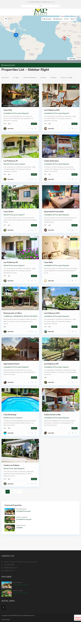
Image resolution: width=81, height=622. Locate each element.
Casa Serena (20, 525)
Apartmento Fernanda (54, 211)
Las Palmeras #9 (51, 364)
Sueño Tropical (21, 517)
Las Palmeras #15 (51, 110)
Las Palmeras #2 (11, 262)
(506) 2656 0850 (9, 565)
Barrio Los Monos (10, 207)
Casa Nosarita (21, 509)
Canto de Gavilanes (51, 258)
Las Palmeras (50, 105)
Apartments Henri (11, 364)
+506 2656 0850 (33, 2)
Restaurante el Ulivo (13, 313)
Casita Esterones (51, 161)
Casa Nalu (48, 262)
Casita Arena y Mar (52, 414)
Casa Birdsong (10, 414)
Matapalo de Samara (52, 410)
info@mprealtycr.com (48, 2)
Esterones (49, 156)
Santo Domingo (9, 410)
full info (34, 124)
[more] (15, 121)
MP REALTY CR (8, 571)
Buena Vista (8, 105)
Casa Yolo (8, 110)
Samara (15, 105)
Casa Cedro (8, 211)
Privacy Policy (5, 620)
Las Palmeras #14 (51, 313)
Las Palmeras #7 (11, 161)
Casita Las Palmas (11, 465)
